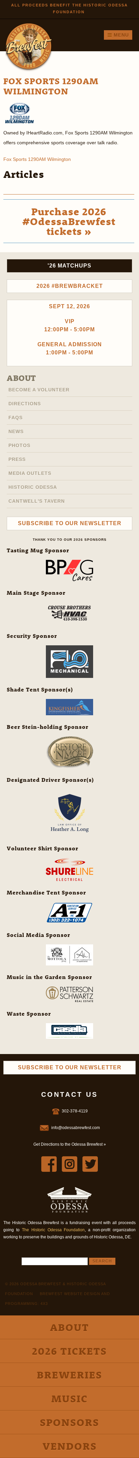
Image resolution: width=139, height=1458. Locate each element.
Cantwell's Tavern (36, 501)
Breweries (69, 1375)
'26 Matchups (69, 266)
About (21, 378)
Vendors (70, 1446)
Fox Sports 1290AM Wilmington (37, 159)
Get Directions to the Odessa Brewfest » (69, 1144)
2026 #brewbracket (69, 286)
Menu (120, 35)
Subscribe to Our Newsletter (69, 523)
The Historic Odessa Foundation (53, 1230)
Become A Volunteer (39, 389)
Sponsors (69, 1422)
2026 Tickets (69, 1351)
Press (17, 459)
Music (69, 1398)
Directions (24, 403)
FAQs (15, 417)
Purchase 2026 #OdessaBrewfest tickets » (68, 221)
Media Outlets (29, 473)
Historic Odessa (32, 487)
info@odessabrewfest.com (75, 1127)
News (16, 431)
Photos (19, 445)
